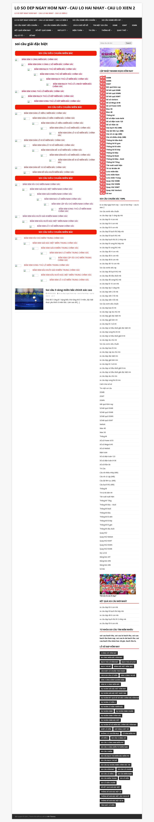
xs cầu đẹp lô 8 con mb (109, 227)
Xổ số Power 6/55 (113, 106)
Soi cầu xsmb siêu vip (111, 20)
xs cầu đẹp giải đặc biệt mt (110, 316)
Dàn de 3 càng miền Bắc (110, 684)
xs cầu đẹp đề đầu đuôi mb (110, 276)
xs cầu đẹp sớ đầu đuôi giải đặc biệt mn (115, 372)
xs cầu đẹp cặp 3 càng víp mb (111, 215)
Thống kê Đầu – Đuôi (115, 159)
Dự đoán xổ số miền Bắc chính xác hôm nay (118, 725)
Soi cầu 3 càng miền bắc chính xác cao (69, 290)
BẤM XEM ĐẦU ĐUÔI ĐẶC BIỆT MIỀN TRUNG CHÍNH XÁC (66, 274)
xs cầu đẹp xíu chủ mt (108, 340)
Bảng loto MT (105, 557)
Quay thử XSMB (113, 181)
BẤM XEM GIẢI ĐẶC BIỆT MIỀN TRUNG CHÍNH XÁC (55, 243)
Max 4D (109, 112)
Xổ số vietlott (112, 99)
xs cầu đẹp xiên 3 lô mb (109, 296)
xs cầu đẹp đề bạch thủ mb (110, 271)
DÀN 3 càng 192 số (128, 675)
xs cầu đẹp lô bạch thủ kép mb (112, 231)
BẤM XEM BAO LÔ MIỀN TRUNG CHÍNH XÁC (69, 252)
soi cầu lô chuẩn (125, 769)
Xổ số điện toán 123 (114, 121)
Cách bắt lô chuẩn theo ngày (113, 671)
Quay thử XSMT (113, 187)
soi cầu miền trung (109, 778)
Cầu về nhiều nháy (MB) (116, 137)
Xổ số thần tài (112, 124)
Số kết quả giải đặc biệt (110, 787)
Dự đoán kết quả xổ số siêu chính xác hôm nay (120, 698)
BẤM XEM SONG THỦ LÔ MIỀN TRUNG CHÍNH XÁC (46, 265)
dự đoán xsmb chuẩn (124, 711)
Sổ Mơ (32, 35)
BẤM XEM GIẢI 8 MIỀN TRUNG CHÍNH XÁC (60, 248)
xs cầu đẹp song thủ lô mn (110, 380)
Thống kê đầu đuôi (114, 140)
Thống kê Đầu (112, 153)
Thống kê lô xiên (113, 146)
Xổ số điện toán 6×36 (108, 460)
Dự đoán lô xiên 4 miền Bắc (112, 707)
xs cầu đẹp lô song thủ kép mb (112, 243)
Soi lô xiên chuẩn (108, 783)
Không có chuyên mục (110, 733)
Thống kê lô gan (113, 143)
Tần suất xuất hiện (114, 165)
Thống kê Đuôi (112, 156)
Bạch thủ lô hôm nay (109, 662)
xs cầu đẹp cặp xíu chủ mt (110, 312)
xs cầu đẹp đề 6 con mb (109, 255)
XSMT (124, 25)
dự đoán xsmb (107, 711)
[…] (78, 302)
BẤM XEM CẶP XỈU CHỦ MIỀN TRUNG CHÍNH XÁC (75, 258)
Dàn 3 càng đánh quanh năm (112, 680)
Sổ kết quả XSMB (43, 30)
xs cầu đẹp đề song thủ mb (110, 280)
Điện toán (77, 30)
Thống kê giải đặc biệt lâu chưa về (115, 796)
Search (128, 43)
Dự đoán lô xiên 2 (108, 702)
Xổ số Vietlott (105, 448)
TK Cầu (92, 30)
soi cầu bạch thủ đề (109, 760)
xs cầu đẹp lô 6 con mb (109, 223)
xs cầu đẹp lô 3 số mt (108, 324)
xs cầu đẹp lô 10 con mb (109, 284)
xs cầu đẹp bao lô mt (108, 308)
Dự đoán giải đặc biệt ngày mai (113, 693)
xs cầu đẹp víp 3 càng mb (109, 288)
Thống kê (106, 30)
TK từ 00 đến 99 (113, 168)
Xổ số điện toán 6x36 (115, 118)
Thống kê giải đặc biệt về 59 (112, 801)
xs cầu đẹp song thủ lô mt (110, 332)
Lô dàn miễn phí (129, 733)
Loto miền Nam (112, 174)
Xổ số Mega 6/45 (113, 103)
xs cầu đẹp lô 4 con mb (109, 219)
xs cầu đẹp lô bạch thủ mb (110, 235)
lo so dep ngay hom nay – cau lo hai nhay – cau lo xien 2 (41, 20)
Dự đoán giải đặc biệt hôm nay (113, 689)
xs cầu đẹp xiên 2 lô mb (109, 292)
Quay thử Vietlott (114, 190)
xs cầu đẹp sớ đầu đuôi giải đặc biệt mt (115, 328)
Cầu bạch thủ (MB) (114, 128)
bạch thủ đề (106, 666)
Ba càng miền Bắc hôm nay (111, 657)
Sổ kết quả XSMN (113, 93)
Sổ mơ (109, 193)
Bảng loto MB (105, 565)
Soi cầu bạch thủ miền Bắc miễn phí (115, 756)
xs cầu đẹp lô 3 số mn (108, 364)
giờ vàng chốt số (122, 729)
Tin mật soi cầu (100, 25)
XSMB (115, 25)
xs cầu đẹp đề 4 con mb (109, 251)
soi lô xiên (124, 778)
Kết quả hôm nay (23, 30)
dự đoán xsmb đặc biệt (110, 720)
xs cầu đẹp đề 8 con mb (109, 259)
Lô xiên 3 (104, 738)
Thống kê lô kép (113, 149)
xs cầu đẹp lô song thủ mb (110, 247)
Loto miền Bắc (112, 171)
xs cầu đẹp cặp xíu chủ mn (110, 352)
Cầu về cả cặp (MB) (114, 134)
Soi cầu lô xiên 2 (107, 774)
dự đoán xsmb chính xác (111, 716)
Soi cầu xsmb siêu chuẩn (84, 20)
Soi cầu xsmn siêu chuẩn (55, 25)
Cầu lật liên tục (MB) (115, 131)
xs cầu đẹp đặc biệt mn (109, 356)
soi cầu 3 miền (106, 751)
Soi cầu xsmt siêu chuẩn (26, 25)
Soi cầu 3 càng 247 (118, 738)
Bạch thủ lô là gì (129, 662)
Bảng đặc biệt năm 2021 (123, 666)
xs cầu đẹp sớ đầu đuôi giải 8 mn (113, 368)
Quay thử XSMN (113, 184)
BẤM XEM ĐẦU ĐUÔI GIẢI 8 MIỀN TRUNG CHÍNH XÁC (56, 270)
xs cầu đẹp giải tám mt (109, 320)
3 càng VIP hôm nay (109, 653)
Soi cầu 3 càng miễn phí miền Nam (114, 747)
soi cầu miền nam (125, 774)
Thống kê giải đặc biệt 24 (111, 792)
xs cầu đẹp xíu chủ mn (108, 376)
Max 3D (109, 109)
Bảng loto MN (105, 561)
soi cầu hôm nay (107, 769)
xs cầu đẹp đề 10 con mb (109, 263)
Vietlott (62, 30)
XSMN (134, 25)
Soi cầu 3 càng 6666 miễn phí (112, 743)
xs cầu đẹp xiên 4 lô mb (109, 300)
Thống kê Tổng (113, 162)
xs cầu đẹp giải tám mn (109, 360)
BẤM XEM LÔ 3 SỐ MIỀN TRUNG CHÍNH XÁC (69, 279)
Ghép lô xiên (106, 729)
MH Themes (51, 817)
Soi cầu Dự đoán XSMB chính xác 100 (115, 765)
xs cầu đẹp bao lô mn (108, 348)
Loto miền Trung (113, 178)
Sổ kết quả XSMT (113, 96)
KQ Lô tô (19, 35)
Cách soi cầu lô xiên (109, 675)
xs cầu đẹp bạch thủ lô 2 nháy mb (113, 239)
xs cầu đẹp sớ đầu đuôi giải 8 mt (112, 336)
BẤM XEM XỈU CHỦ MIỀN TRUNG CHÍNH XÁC (44, 238)
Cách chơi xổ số (80, 25)
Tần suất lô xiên (108, 805)
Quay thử (121, 30)
